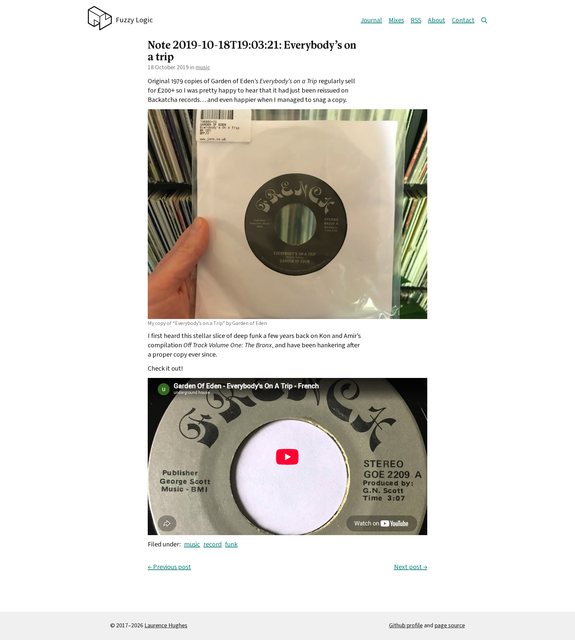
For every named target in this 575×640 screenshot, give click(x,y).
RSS (416, 20)
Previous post (169, 567)
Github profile (406, 625)
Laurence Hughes (165, 625)
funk (231, 544)
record (212, 544)
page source (450, 625)
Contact (463, 20)
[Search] (484, 20)
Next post (410, 567)
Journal (371, 20)
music (203, 67)
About (436, 20)
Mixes (396, 20)
